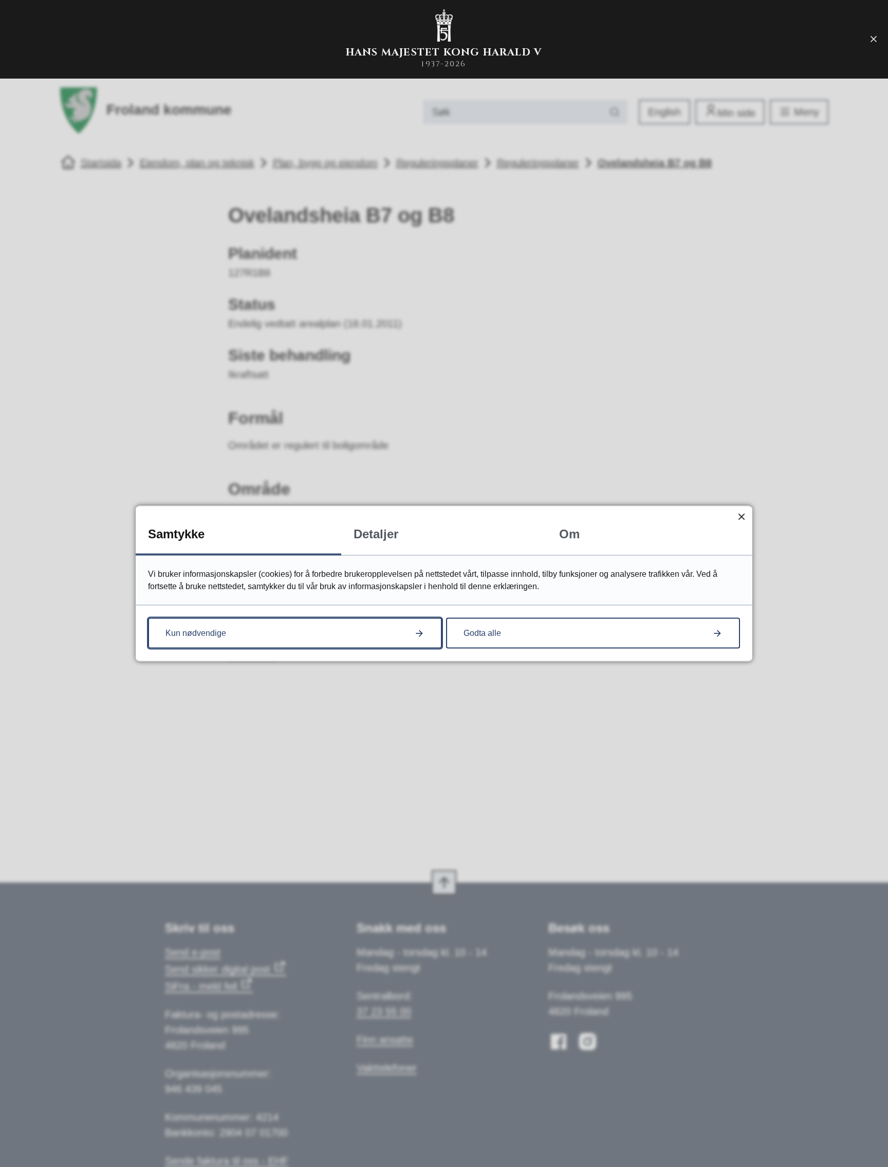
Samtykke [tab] (176, 534)
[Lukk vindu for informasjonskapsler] (741, 517)
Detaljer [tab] (376, 534)
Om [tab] (569, 534)
